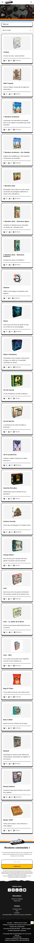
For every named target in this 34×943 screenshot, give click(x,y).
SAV (17, 911)
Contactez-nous (17, 909)
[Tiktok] (17, 890)
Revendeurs (17, 896)
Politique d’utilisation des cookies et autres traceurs (17, 924)
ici (9, 873)
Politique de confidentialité (17, 926)
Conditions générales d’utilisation (17, 930)
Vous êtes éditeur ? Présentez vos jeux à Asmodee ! (17, 914)
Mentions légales (26, 928)
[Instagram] (13, 890)
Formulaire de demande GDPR (11, 928)
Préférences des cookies (20, 922)
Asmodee (9, 922)
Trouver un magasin (17, 899)
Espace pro (17, 900)
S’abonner (17, 866)
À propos (17, 912)
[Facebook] (9, 890)
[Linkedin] (20, 890)
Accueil (3, 6)
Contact (17, 906)
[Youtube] (24, 890)
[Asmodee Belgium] (9, 2)
